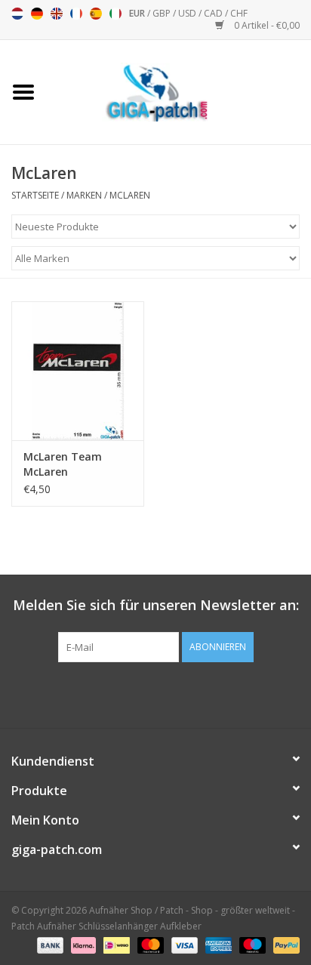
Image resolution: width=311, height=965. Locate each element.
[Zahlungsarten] (49, 944)
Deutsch (37, 14)
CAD (214, 13)
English (57, 14)
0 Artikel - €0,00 (266, 25)
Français (76, 14)
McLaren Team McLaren (62, 464)
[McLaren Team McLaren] (77, 370)
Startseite (35, 195)
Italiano (115, 14)
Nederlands (17, 14)
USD (188, 13)
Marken (84, 195)
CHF (239, 13)
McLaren (129, 195)
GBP (162, 13)
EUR (138, 13)
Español (96, 14)
